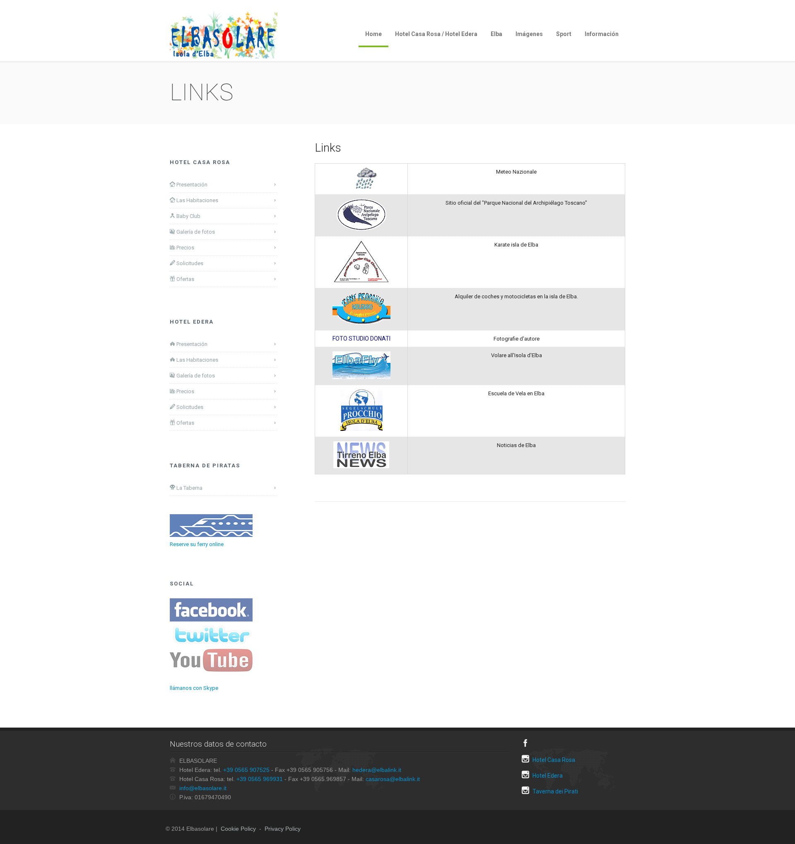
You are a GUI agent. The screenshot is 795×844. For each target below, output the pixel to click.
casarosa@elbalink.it (393, 779)
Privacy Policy (283, 828)
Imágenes (529, 34)
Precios (184, 247)
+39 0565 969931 (259, 779)
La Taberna (188, 488)
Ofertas (184, 279)
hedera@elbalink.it (376, 770)
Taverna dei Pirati (554, 791)
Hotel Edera (547, 775)
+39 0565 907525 (246, 770)
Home (373, 34)
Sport (563, 34)
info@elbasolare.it (202, 788)
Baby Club (187, 216)
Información (602, 34)
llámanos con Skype (194, 688)
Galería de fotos (195, 232)
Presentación (191, 184)
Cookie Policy (238, 828)
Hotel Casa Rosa (553, 760)
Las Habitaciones (196, 200)
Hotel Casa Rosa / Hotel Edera (436, 34)
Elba (496, 34)
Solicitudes (189, 263)
